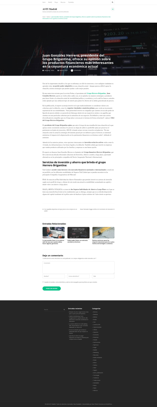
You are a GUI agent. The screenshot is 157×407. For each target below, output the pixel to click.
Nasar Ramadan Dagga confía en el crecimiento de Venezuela (96, 209)
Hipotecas (96, 345)
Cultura (95, 329)
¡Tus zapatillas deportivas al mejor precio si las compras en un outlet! (60, 210)
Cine (94, 322)
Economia (96, 334)
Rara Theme (95, 404)
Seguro (95, 370)
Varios (52, 70)
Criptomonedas (97, 327)
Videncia (95, 390)
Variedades (71, 2)
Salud (94, 367)
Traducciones (96, 380)
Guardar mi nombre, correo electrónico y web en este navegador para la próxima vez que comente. (70, 282)
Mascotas (63, 2)
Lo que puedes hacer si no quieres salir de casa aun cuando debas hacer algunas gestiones (53, 241)
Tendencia (96, 378)
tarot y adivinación (98, 372)
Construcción (96, 324)
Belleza (95, 317)
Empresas (95, 337)
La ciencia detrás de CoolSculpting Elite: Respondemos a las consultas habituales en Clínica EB (78, 325)
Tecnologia (96, 375)
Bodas (95, 319)
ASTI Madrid (50, 9)
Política (95, 365)
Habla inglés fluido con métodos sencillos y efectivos (77, 241)
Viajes (94, 388)
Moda (94, 360)
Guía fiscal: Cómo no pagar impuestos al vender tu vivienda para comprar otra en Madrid (79, 337)
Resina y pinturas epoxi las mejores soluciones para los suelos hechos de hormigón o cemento (103, 241)
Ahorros (95, 312)
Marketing (96, 352)
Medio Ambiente (97, 357)
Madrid (50, 2)
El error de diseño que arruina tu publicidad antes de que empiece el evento (78, 331)
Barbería (95, 314)
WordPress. (109, 404)
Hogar (56, 2)
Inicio (44, 2)
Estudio (95, 340)
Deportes (95, 332)
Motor (95, 362)
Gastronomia (96, 342)
